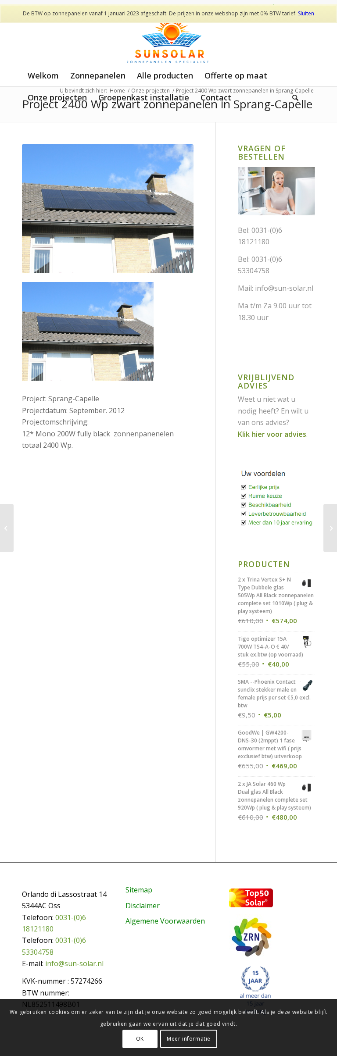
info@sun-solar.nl (284, 288)
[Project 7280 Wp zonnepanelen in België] (7, 528)
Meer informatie (189, 1038)
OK (140, 1038)
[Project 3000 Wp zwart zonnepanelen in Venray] (330, 528)
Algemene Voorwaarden (165, 921)
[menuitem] (43, 75)
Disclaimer (142, 905)
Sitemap (138, 890)
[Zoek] (295, 97)
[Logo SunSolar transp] (168, 39)
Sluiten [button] (306, 13)
